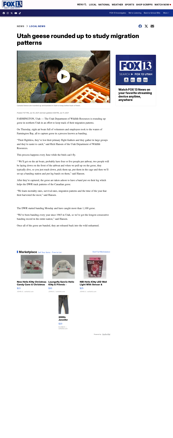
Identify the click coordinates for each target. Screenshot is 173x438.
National (104, 4)
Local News (37, 26)
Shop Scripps (144, 4)
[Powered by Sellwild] (106, 334)
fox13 (12, 13)
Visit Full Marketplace (101, 252)
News (20, 26)
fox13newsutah (4, 13)
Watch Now (162, 4)
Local (93, 4)
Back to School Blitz (152, 12)
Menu (80, 4)
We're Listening (135, 12)
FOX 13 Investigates (117, 12)
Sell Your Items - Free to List (49, 252)
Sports (129, 4)
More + (166, 12)
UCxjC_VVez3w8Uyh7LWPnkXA (16, 13)
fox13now (8, 13)
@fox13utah (20, 13)
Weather (117, 4)
